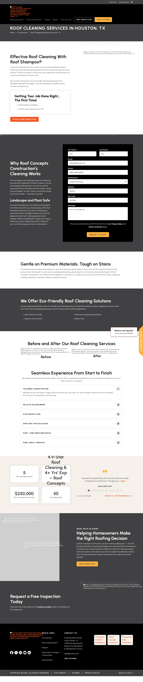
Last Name (104, 150)
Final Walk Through (34, 442)
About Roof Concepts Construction (50, 653)
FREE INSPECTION (87, 564)
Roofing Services (16, 20)
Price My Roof (66, 20)
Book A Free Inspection (24, 119)
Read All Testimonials (117, 496)
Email (70, 159)
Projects (47, 20)
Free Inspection (84, 20)
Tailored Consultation (35, 389)
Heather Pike (105, 486)
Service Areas (124, 2)
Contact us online (44, 607)
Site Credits (60, 673)
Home (12, 32)
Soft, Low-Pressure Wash (37, 433)
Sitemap (76, 673)
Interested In (73, 178)
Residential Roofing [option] (76, 182)
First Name (72, 150)
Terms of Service (95, 227)
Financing (112, 2)
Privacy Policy (117, 224)
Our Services (23, 32)
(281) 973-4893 (103, 20)
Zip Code (72, 196)
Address (71, 187)
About (55, 20)
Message (72, 205)
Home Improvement (33, 20)
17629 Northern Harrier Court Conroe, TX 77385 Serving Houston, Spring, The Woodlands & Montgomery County (73, 643)
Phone (71, 168)
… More (122, 481)
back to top (125, 673)
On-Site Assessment (34, 405)
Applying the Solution (35, 424)
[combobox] (98, 181)
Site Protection (32, 414)
